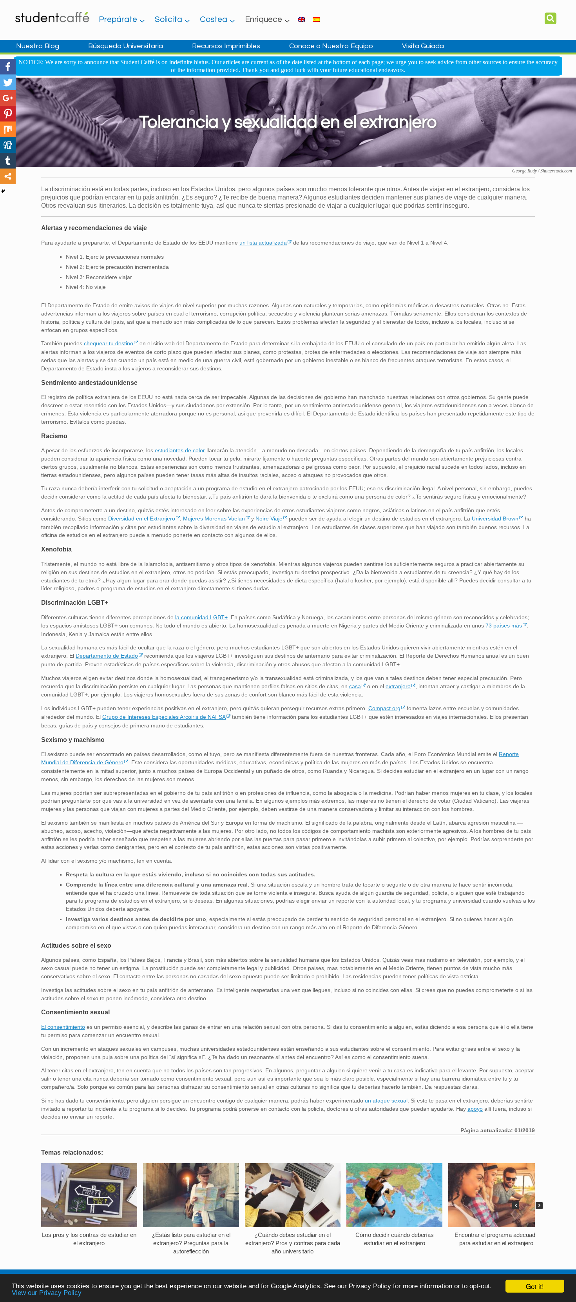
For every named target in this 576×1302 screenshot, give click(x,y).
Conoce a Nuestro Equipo (331, 46)
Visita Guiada (423, 46)
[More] (8, 176)
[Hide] (3, 191)
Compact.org (384, 708)
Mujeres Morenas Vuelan (214, 518)
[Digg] (8, 145)
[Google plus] (8, 98)
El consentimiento (63, 1027)
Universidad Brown (495, 518)
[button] (539, 1205)
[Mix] (8, 129)
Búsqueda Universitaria (125, 46)
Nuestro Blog (37, 46)
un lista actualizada (263, 242)
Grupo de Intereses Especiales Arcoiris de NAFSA (164, 717)
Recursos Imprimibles (226, 46)
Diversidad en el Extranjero (141, 518)
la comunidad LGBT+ (201, 617)
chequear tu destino (108, 343)
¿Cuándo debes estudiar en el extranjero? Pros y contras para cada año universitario (292, 1243)
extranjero (398, 686)
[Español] (316, 19)
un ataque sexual (386, 1100)
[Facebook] (8, 66)
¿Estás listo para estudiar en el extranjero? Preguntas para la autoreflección (191, 1243)
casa (355, 686)
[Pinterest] (8, 113)
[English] (301, 19)
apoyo (475, 1109)
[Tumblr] (8, 161)
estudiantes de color (180, 450)
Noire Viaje (269, 518)
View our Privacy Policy (47, 1293)
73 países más (503, 625)
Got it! (535, 1286)
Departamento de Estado (107, 656)
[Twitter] (8, 82)
